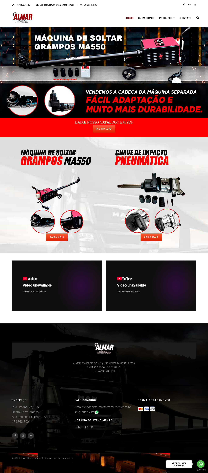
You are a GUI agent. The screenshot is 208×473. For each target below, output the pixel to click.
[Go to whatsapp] (200, 464)
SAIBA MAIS (57, 237)
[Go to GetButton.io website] (201, 470)
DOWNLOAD (105, 129)
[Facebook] (15, 435)
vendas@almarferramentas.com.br (57, 5)
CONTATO (186, 18)
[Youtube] (189, 4)
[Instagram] (195, 4)
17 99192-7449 (23, 5)
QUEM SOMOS (146, 18)
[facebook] (184, 4)
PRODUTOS (165, 18)
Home (129, 18)
